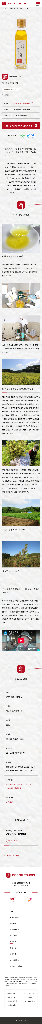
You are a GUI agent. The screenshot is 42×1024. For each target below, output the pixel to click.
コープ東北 (13, 960)
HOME (12, 911)
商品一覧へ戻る (13, 855)
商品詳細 (9, 802)
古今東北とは (14, 917)
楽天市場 (13, 954)
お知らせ (13, 936)
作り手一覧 (13, 929)
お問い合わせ (14, 948)
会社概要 (13, 942)
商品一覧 (13, 923)
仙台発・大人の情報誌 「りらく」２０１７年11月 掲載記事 (19, 786)
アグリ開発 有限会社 (22, 103)
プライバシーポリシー (17, 966)
